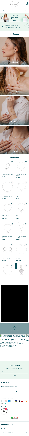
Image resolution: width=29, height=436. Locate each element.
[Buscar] (26, 10)
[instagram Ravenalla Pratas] (12, 391)
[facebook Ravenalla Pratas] (16, 391)
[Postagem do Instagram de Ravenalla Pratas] (12, 346)
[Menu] (2, 4)
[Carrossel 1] (14, 17)
